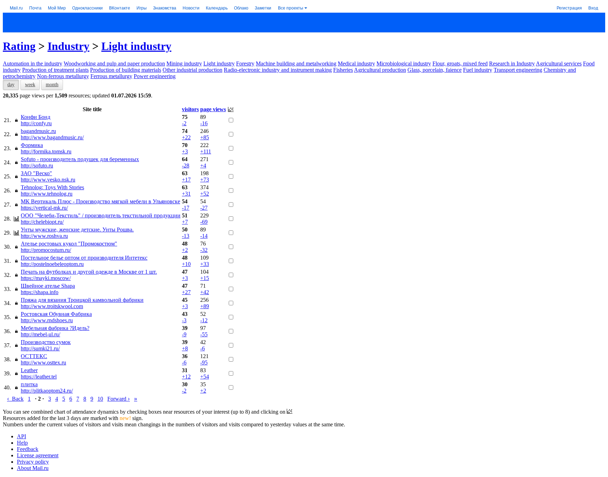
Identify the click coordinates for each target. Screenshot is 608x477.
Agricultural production (380, 70)
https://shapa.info (39, 292)
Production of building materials (125, 70)
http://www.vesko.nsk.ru (48, 180)
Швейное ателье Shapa (48, 286)
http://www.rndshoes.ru (47, 320)
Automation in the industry (32, 63)
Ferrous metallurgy (111, 76)
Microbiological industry (403, 63)
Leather (29, 370)
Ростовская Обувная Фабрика (56, 314)
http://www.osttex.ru (43, 362)
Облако (241, 8)
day (10, 84)
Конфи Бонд (35, 117)
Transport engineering (518, 70)
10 (100, 399)
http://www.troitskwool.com (52, 306)
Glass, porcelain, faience (434, 70)
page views (213, 109)
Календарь (217, 8)
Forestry (245, 63)
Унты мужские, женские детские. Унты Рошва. (77, 230)
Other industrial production (192, 70)
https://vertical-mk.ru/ (44, 208)
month (52, 84)
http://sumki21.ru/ (40, 348)
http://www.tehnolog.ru (46, 194)
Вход (593, 8)
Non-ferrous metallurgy (63, 76)
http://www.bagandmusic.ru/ (52, 137)
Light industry (136, 46)
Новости (191, 8)
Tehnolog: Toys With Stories (52, 187)
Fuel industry (477, 70)
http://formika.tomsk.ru (46, 151)
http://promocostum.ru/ (46, 250)
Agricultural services (559, 63)
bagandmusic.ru (38, 131)
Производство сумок (46, 342)
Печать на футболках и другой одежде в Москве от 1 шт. (89, 272)
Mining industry (184, 63)
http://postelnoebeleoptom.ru (52, 264)
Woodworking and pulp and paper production (114, 63)
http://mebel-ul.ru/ (40, 334)
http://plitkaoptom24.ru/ (47, 391)
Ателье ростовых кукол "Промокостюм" (69, 244)
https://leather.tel (39, 377)
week (30, 84)
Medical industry (356, 63)
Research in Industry (512, 63)
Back (15, 399)
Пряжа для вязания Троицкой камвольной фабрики (82, 300)
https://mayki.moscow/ (46, 278)
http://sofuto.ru (37, 165)
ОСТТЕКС (34, 356)
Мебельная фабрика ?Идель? (55, 328)
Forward (118, 399)
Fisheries (343, 70)
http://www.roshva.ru (44, 236)
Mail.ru (16, 8)
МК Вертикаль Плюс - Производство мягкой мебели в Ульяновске (100, 201)
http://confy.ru (36, 123)
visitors (190, 109)
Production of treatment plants (55, 70)
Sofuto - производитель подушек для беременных (80, 159)
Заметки (263, 8)
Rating (19, 46)
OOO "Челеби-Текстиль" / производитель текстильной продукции (100, 215)
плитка (29, 384)
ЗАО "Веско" (36, 173)
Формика (32, 145)
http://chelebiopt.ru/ (42, 222)
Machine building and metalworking (296, 63)
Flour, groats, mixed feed (460, 63)
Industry (68, 46)
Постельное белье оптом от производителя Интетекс (84, 258)
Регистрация (569, 8)
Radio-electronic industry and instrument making (278, 70)
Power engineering (155, 76)
